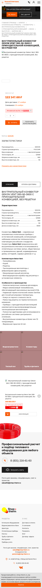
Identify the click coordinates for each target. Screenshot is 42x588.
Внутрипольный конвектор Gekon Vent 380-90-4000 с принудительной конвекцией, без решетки (20, 397)
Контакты (25, 528)
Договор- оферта (28, 536)
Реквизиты (26, 531)
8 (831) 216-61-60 (21, 460)
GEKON (11, 136)
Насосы (4, 534)
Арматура (5, 528)
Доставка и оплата (28, 523)
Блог (23, 534)
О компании (26, 525)
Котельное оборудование (10, 523)
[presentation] (39, 396)
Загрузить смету (17, 470)
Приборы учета (7, 542)
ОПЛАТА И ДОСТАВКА (28, 184)
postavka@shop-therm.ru (21, 554)
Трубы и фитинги (7, 536)
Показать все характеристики (14, 166)
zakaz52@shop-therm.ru (21, 550)
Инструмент (6, 539)
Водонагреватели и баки (10, 525)
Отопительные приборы (10, 531)
